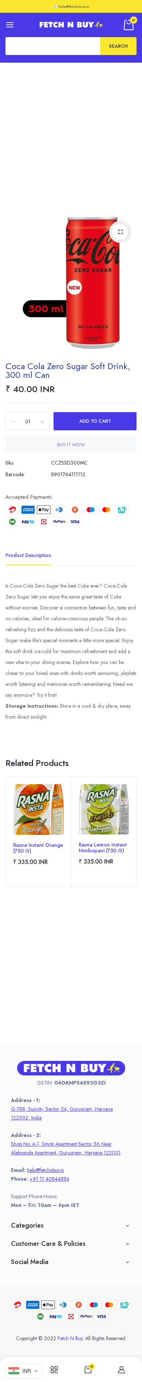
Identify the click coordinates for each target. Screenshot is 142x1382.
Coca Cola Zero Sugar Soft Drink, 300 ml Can (67, 370)
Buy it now (71, 444)
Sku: (9, 462)
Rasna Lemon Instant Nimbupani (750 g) (103, 847)
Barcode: (15, 474)
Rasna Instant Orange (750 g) (38, 848)
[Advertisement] (71, 137)
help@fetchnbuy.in (45, 1170)
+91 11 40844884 (49, 1178)
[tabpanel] (38, 831)
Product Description (28, 555)
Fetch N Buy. (71, 1338)
